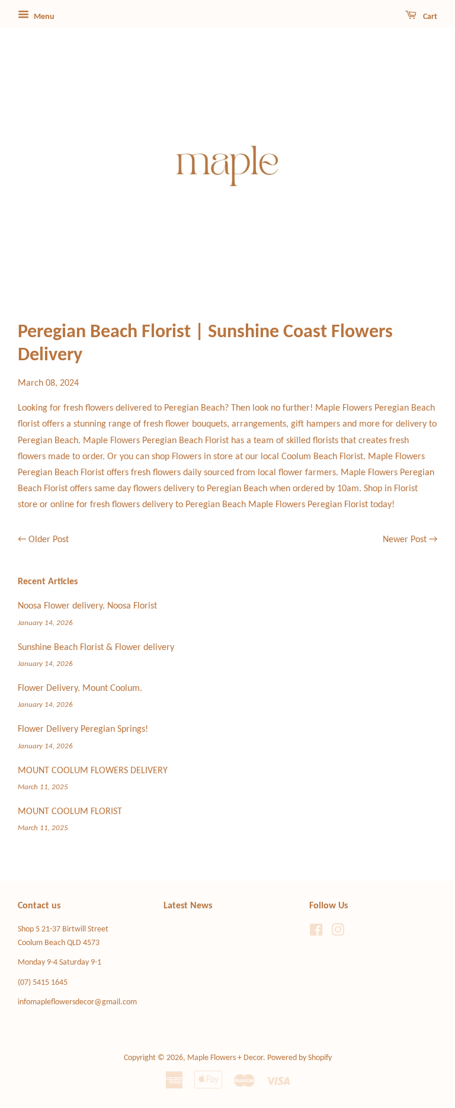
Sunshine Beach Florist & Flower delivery (96, 647)
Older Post (48, 540)
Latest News (188, 906)
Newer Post (405, 540)
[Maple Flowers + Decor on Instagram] (337, 933)
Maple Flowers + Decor (225, 1058)
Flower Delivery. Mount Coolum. (80, 688)
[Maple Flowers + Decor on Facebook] (316, 933)
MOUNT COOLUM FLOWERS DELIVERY (93, 771)
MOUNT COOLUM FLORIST (70, 811)
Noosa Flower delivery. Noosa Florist (87, 606)
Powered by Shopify (299, 1058)
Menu (43, 16)
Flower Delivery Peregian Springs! (83, 729)
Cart (429, 16)
